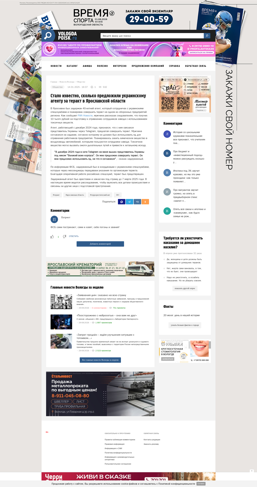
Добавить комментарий (100, 244)
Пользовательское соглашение (118, 464)
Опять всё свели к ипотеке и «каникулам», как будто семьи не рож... (189, 213)
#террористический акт (100, 195)
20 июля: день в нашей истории (181, 315)
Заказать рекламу (151, 444)
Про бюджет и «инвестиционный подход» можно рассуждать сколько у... (188, 157)
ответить (74, 236)
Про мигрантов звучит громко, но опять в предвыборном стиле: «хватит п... (185, 195)
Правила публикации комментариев (120, 440)
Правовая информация (114, 444)
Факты (168, 307)
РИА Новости (85, 115)
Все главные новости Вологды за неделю (100, 360)
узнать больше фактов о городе (185, 325)
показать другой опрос (185, 288)
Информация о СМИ (113, 448)
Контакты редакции (152, 440)
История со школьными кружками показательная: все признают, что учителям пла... (189, 138)
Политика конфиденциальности (118, 453)
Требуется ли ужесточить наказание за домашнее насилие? (183, 242)
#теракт (56, 195)
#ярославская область (75, 195)
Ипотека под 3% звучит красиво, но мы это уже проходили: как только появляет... (186, 176)
